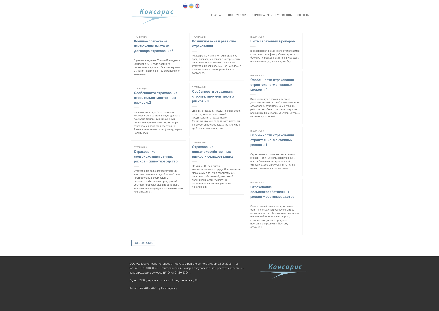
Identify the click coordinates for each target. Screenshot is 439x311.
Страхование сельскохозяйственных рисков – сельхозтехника (213, 152)
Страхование (261, 15)
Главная (216, 15)
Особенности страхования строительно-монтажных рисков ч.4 (272, 85)
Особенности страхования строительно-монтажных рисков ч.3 (213, 96)
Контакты (303, 15)
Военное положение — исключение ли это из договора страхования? (153, 46)
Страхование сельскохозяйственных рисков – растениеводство (272, 192)
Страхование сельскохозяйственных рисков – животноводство (156, 156)
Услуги (241, 15)
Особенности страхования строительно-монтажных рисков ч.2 (155, 98)
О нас (229, 15)
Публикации (284, 15)
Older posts (143, 243)
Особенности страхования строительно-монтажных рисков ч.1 (272, 140)
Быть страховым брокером (272, 41)
